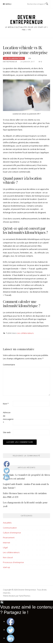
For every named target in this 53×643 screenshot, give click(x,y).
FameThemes (24, 596)
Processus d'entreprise (13, 562)
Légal (5, 547)
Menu (8, 4)
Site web (7, 432)
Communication (10, 527)
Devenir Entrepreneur (26, 19)
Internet (6, 542)
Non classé (8, 557)
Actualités (7, 522)
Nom (6, 403)
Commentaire (7, 364)
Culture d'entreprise (12, 532)
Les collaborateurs (13, 58)
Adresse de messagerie (7, 417)
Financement (8, 537)
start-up (6, 567)
